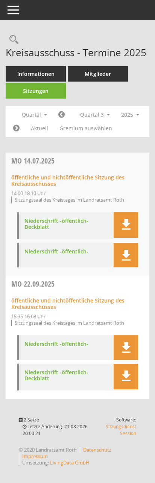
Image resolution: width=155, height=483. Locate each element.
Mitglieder (98, 73)
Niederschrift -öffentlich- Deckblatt (56, 224)
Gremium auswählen (85, 128)
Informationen (36, 73)
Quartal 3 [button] (92, 114)
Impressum (35, 456)
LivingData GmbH (70, 462)
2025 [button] (128, 114)
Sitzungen (36, 90)
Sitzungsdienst (121, 430)
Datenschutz (97, 449)
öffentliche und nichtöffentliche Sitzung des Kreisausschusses (68, 180)
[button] (126, 225)
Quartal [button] (32, 114)
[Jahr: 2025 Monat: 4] (61, 115)
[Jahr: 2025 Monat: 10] (16, 128)
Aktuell (39, 128)
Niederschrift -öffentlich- (56, 251)
